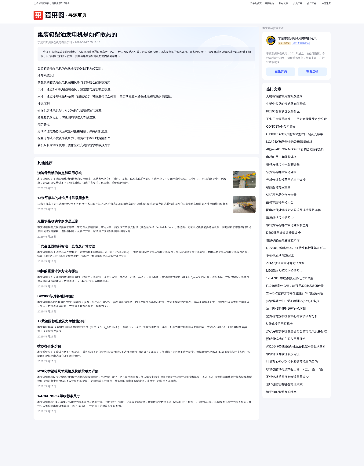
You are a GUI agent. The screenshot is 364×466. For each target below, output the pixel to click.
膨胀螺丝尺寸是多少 (279, 217)
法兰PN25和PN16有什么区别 (286, 308)
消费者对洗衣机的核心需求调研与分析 (292, 316)
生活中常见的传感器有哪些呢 (286, 103)
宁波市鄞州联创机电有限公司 (297, 38)
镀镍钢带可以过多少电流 (283, 354)
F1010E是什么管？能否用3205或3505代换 (295, 285)
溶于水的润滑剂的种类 (281, 392)
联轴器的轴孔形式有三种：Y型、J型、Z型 (294, 369)
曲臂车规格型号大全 (279, 202)
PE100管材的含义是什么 (283, 111)
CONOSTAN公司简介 (281, 126)
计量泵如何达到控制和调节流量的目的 (292, 361)
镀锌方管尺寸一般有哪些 (283, 164)
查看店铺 (312, 71)
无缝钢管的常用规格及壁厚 (284, 96)
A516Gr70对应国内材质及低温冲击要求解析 (296, 346)
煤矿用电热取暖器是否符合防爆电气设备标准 (296, 331)
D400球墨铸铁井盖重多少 (283, 232)
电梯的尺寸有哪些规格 (281, 156)
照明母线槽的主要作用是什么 (286, 338)
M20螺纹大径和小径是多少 (284, 270)
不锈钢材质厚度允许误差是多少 (287, 376)
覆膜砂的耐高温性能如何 (283, 240)
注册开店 (326, 3)
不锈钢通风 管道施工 (280, 255)
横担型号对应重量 (278, 187)
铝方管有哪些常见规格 (281, 172)
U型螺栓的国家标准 (279, 323)
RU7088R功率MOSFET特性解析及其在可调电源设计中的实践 (296, 249)
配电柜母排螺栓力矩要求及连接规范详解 (293, 210)
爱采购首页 (256, 3)
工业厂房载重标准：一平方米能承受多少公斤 (296, 119)
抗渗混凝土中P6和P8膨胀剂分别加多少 (292, 301)
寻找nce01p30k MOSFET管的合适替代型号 (295, 149)
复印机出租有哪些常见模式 (284, 384)
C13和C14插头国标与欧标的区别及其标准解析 (296, 136)
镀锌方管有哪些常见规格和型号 (287, 225)
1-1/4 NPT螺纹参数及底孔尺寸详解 (289, 278)
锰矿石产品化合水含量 (281, 194)
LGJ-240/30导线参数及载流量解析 (289, 141)
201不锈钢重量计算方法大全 (285, 263)
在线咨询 (281, 71)
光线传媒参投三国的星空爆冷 (286, 179)
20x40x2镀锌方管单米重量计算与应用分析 (294, 293)
